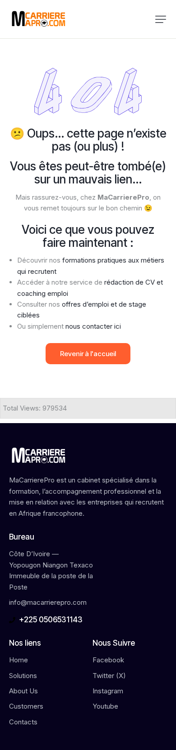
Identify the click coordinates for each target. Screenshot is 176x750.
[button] (160, 19)
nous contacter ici (93, 326)
